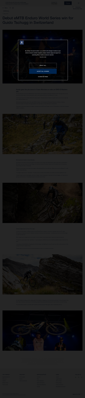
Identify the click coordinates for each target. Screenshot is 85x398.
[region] (43, 60)
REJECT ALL (43, 65)
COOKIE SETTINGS (43, 76)
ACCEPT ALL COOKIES (43, 71)
